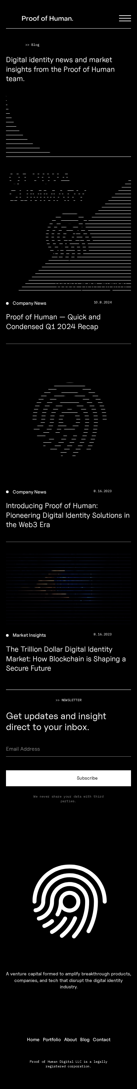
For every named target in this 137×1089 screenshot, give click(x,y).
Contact (101, 1039)
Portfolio (52, 1039)
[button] (125, 18)
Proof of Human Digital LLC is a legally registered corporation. (68, 1063)
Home (33, 1039)
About (70, 1039)
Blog (84, 1039)
